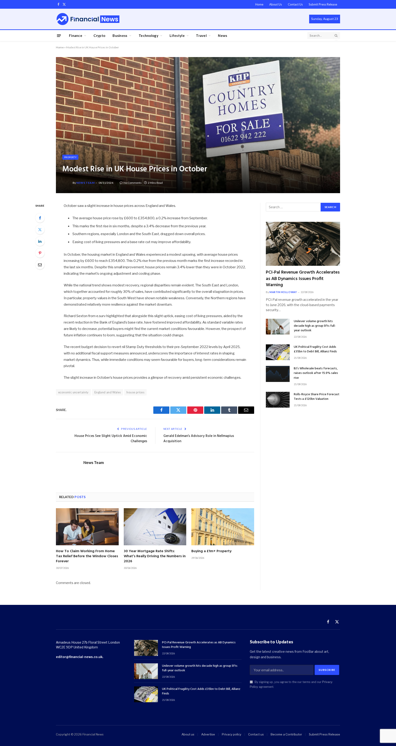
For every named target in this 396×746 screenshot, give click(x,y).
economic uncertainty (73, 392)
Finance (75, 35)
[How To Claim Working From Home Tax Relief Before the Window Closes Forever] (87, 527)
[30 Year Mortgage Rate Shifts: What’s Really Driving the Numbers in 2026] (155, 527)
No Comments (133, 182)
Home (259, 4)
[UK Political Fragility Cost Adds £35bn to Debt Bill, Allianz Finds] (278, 352)
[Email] (39, 264)
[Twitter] (39, 229)
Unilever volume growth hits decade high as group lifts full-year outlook (315, 326)
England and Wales (107, 392)
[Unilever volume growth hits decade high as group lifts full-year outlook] (278, 327)
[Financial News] (88, 19)
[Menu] (59, 35)
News (222, 35)
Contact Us (295, 4)
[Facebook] (39, 217)
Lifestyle (177, 35)
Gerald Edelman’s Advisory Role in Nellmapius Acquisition (198, 438)
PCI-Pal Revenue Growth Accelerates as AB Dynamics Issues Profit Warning (303, 278)
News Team (85, 182)
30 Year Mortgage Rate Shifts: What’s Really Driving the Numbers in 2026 (155, 556)
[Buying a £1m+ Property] (222, 527)
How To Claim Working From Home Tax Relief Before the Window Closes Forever (87, 556)
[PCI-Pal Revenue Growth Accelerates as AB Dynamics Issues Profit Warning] (303, 244)
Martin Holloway (283, 292)
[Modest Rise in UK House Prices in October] (198, 125)
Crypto (99, 35)
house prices (135, 392)
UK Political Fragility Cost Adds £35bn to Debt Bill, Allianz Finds (315, 349)
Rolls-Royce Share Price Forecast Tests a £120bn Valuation (316, 396)
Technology (148, 35)
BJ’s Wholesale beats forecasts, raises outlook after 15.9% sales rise (316, 373)
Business (120, 35)
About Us (275, 4)
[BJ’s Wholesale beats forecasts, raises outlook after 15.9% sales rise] (278, 374)
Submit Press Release (323, 4)
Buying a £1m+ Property (211, 551)
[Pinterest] (39, 253)
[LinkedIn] (39, 241)
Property (70, 157)
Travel (201, 35)
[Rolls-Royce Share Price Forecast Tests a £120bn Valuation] (278, 400)
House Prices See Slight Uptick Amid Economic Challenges (110, 438)
